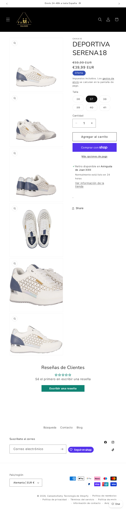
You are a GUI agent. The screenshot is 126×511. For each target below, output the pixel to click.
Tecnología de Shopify (76, 496)
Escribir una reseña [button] (62, 388)
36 (80, 99)
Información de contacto (87, 503)
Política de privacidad (54, 499)
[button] (8, 19)
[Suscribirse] (62, 449)
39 (80, 108)
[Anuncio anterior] (6, 3)
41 (106, 108)
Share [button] (80, 208)
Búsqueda (50, 427)
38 (107, 99)
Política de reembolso (104, 496)
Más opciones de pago (94, 156)
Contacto (66, 427)
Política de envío (107, 499)
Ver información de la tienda (89, 184)
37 (91, 99)
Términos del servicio (82, 499)
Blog (80, 427)
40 (93, 108)
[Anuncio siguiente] (119, 3)
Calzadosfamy (55, 496)
